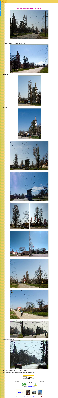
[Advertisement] (17, 384)
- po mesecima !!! (20, 392)
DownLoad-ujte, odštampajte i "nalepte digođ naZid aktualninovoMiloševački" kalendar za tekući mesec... (29, 396)
